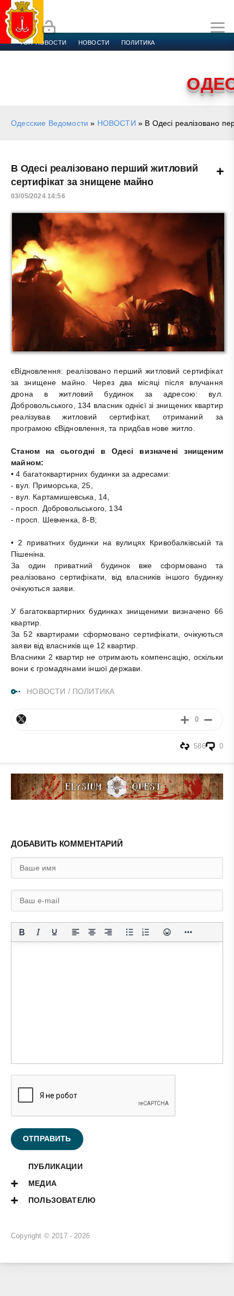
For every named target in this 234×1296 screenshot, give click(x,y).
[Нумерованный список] (146, 932)
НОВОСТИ (116, 123)
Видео (81, 68)
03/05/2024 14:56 (38, 196)
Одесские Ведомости (49, 123)
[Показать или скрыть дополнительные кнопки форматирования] (188, 932)
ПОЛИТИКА (93, 691)
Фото (112, 68)
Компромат (39, 68)
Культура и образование (185, 55)
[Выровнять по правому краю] (108, 932)
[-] (208, 719)
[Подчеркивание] (54, 932)
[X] (21, 719)
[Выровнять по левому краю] (75, 932)
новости (93, 42)
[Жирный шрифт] (22, 932)
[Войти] (49, 27)
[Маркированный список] (129, 932)
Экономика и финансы (59, 55)
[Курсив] (38, 932)
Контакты (150, 68)
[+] (184, 719)
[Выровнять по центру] (92, 932)
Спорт (121, 55)
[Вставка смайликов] (167, 932)
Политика (138, 42)
